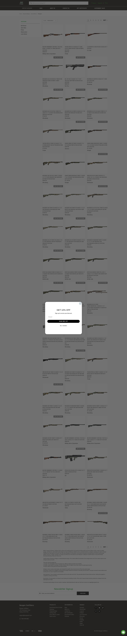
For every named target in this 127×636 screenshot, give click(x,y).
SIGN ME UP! (63, 321)
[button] (123, 632)
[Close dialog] (80, 303)
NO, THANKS (63, 325)
